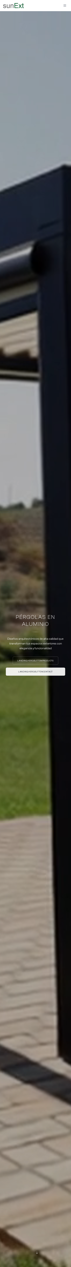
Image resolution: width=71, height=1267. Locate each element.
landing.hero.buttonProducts (35, 660)
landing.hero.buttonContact (35, 671)
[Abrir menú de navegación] (65, 5)
